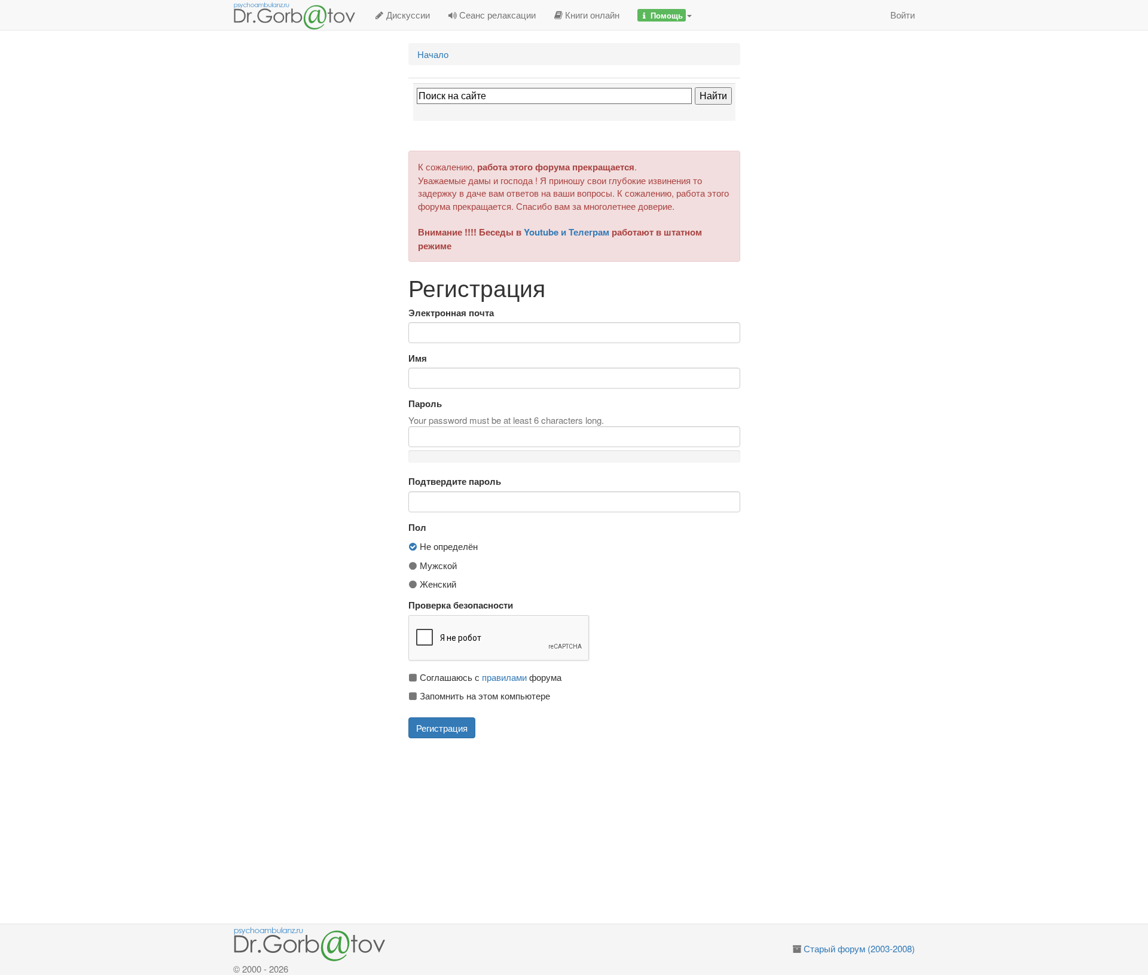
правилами (504, 677)
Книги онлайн (591, 14)
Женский (436, 583)
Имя (417, 358)
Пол (417, 527)
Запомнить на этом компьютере (483, 695)
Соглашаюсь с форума (489, 677)
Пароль (425, 404)
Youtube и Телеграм (566, 232)
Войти (902, 14)
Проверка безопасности (460, 605)
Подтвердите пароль (454, 481)
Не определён (447, 546)
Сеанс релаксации (496, 14)
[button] (664, 15)
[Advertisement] (588, 831)
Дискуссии (407, 14)
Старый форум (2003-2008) (859, 948)
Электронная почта (451, 313)
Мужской (437, 565)
